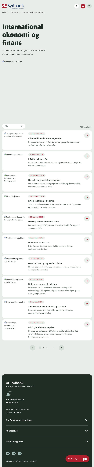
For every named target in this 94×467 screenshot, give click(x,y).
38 (53, 348)
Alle (6, 126)
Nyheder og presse (14, 441)
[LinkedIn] (14, 453)
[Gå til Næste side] (61, 348)
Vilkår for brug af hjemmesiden (17, 461)
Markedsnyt (14, 12)
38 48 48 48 (12, 402)
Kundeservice (12, 430)
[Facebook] (8, 453)
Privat (4, 12)
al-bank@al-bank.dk (15, 399)
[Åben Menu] (89, 6)
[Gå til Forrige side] (32, 348)
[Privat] (13, 6)
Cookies (33, 461)
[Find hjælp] (76, 6)
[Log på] (83, 6)
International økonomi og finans (33, 12)
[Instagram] (20, 453)
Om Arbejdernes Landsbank (19, 420)
